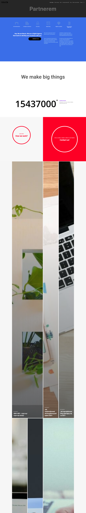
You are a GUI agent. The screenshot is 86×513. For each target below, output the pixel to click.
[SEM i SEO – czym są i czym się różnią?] (27, 289)
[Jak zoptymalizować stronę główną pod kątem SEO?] (50, 289)
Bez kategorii (16, 411)
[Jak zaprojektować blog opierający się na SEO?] (66, 289)
